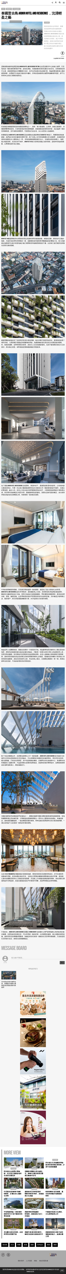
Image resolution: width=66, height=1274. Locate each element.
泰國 (18, 1245)
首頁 (3, 9)
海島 (48, 1245)
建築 (55, 1245)
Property (9, 9)
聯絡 (35, 1261)
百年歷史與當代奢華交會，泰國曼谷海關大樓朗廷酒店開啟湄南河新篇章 (8, 984)
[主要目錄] (63, 2)
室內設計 (40, 1245)
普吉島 (4, 1245)
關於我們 (21, 1261)
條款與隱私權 (43, 1261)
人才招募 (29, 1261)
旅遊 (25, 1245)
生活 (12, 1245)
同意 (62, 1270)
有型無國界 (16, 9)
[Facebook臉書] (3, 1255)
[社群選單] (52, 3)
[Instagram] (8, 1255)
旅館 (32, 1245)
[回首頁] (8, 3)
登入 (62, 962)
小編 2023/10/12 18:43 (58, 58)
